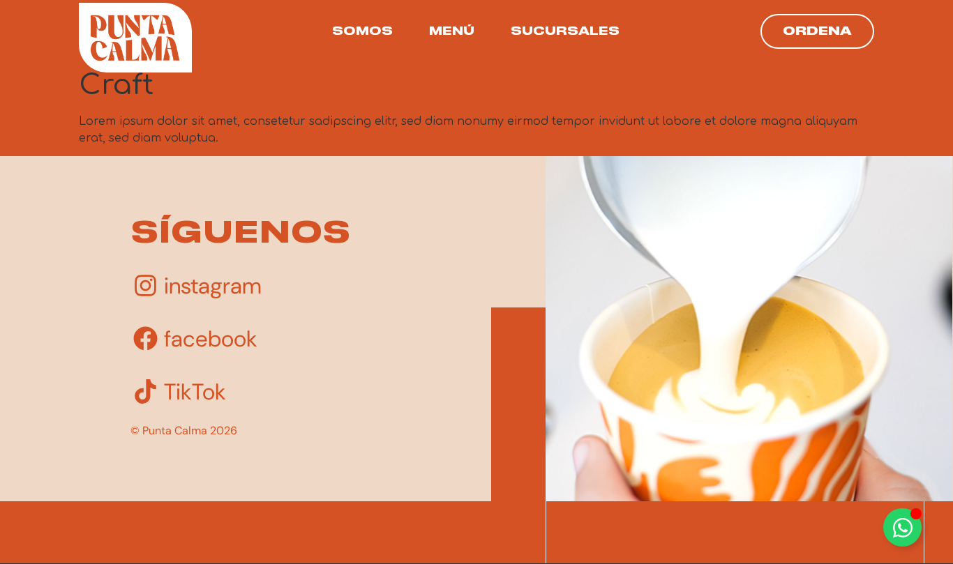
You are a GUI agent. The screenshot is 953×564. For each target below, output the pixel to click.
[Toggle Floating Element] (902, 527)
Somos (362, 31)
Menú (451, 31)
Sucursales (565, 31)
